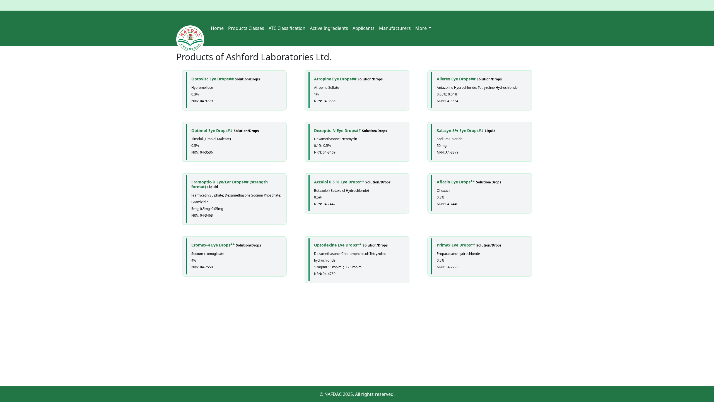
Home (217, 28)
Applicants (364, 28)
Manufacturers (395, 28)
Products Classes (246, 28)
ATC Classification (287, 28)
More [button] (421, 28)
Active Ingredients (329, 28)
